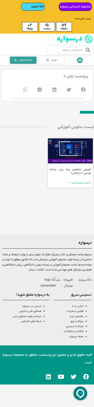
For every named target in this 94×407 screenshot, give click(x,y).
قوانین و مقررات (75, 311)
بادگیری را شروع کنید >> (80, 182)
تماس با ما (78, 306)
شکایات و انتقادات (74, 331)
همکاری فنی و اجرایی (29, 311)
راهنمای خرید (76, 316)
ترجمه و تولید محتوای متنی (27, 316)
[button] (80, 60)
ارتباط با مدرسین (75, 326)
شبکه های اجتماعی (31, 321)
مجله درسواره (76, 337)
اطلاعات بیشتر (36, 270)
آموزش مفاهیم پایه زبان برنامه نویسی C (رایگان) (70, 171)
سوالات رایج (77, 321)
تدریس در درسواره (31, 306)
